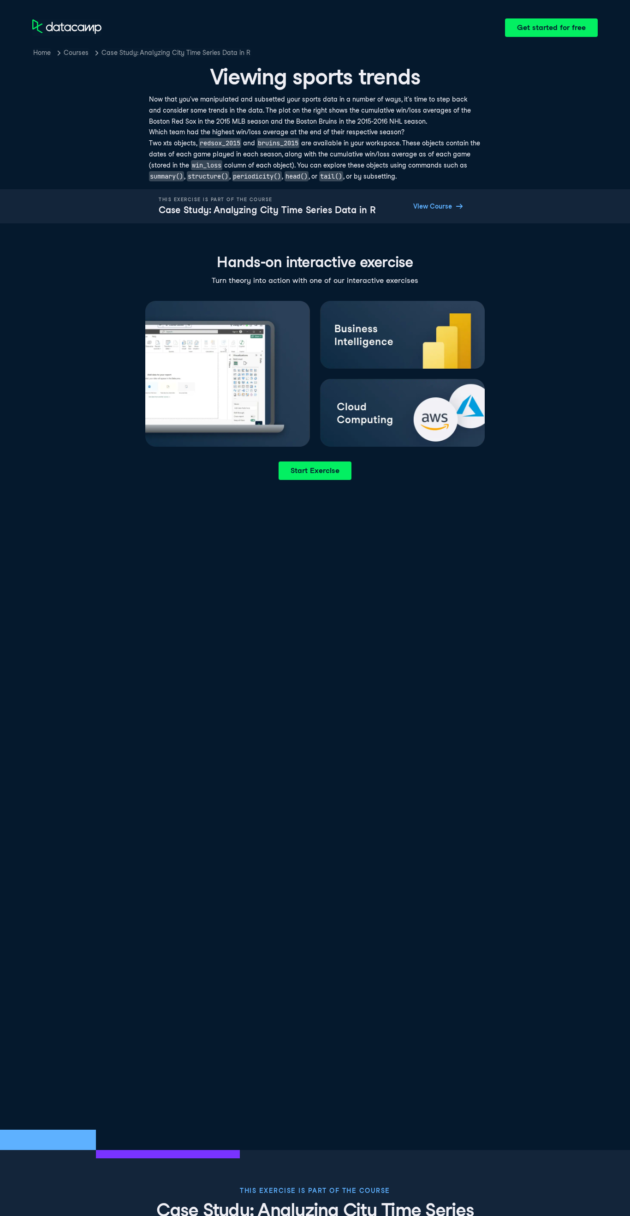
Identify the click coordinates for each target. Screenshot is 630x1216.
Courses (76, 52)
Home (42, 52)
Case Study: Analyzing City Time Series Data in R (175, 52)
